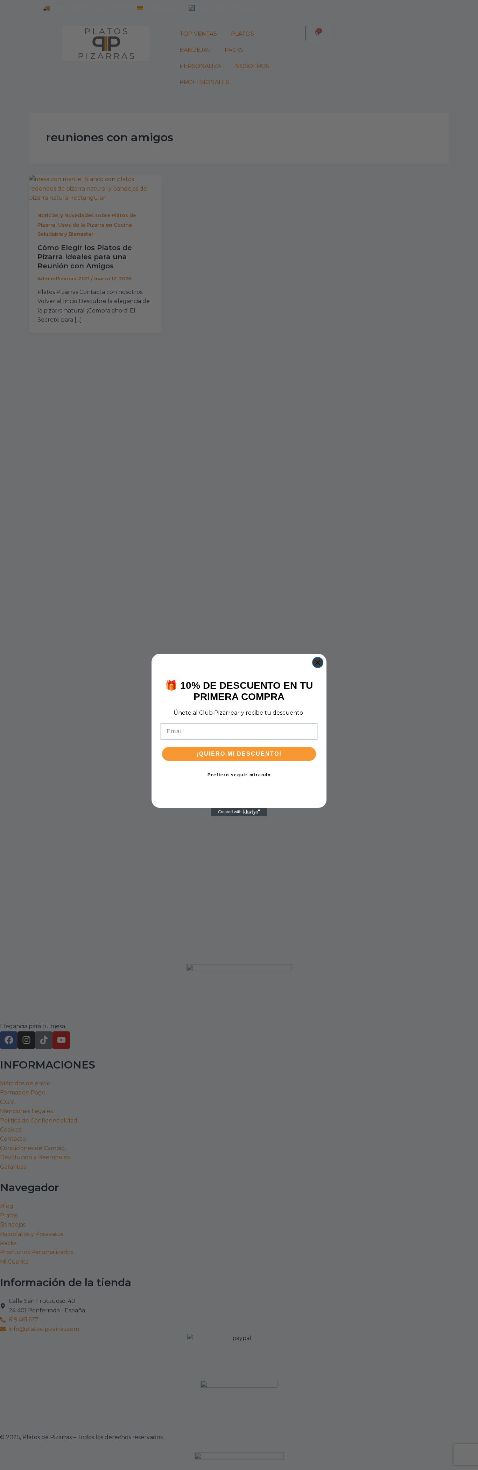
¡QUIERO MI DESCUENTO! (239, 754)
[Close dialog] (317, 662)
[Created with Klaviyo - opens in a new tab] (239, 812)
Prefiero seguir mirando (239, 774)
